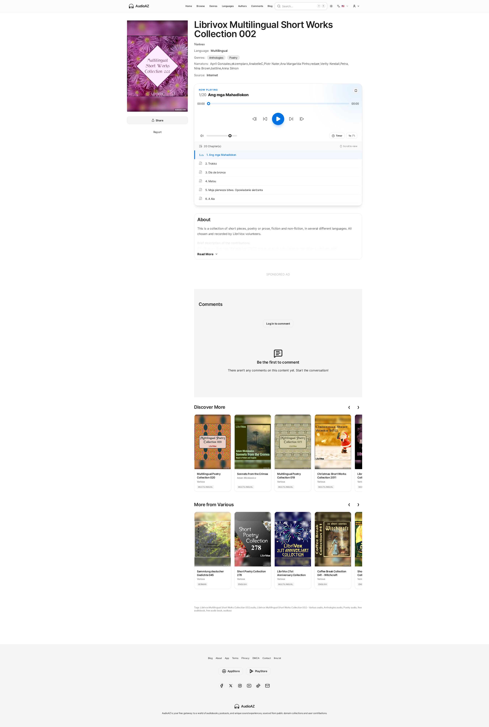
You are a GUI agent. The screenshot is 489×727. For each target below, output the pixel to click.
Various (199, 44)
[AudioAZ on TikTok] (258, 686)
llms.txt (277, 658)
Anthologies (216, 57)
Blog (270, 6)
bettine (216, 68)
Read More (205, 254)
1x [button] (350, 135)
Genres (213, 6)
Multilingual (219, 51)
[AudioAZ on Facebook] (222, 686)
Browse (201, 6)
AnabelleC (256, 64)
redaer (315, 64)
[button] (342, 6)
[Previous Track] (254, 119)
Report (157, 132)
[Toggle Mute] (202, 136)
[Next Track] (302, 119)
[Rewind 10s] (265, 119)
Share (159, 120)
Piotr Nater (271, 64)
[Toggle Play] (278, 119)
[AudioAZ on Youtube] (249, 686)
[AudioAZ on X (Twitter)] (231, 686)
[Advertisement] (278, 274)
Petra (344, 64)
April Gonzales (220, 64)
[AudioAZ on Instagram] (240, 686)
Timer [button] (339, 135)
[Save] (356, 91)
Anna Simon (230, 68)
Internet (212, 75)
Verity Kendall (330, 64)
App (227, 658)
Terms (235, 658)
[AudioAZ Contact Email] (267, 686)
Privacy (245, 658)
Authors (242, 6)
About (219, 658)
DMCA (256, 658)
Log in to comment (278, 323)
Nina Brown (202, 68)
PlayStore (261, 671)
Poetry (233, 57)
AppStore (233, 671)
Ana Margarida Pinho (295, 64)
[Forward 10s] (291, 119)
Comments (257, 6)
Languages (228, 6)
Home (188, 6)
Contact (266, 658)
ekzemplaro (240, 64)
